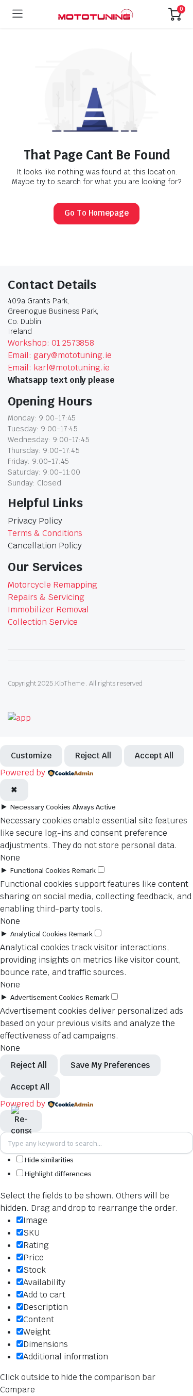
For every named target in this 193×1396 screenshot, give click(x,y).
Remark (84, 870)
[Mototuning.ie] (95, 14)
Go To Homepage (96, 213)
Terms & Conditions (45, 533)
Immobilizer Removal (48, 609)
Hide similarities (48, 1160)
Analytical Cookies (38, 934)
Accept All (154, 755)
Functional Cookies (40, 870)
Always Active (94, 807)
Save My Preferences (110, 1065)
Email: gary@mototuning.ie (60, 355)
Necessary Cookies (40, 807)
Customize (31, 755)
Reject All (93, 755)
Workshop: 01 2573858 (51, 342)
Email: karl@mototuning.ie (59, 367)
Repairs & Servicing (46, 597)
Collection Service (43, 621)
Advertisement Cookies (46, 997)
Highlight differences (57, 1174)
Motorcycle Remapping (52, 584)
